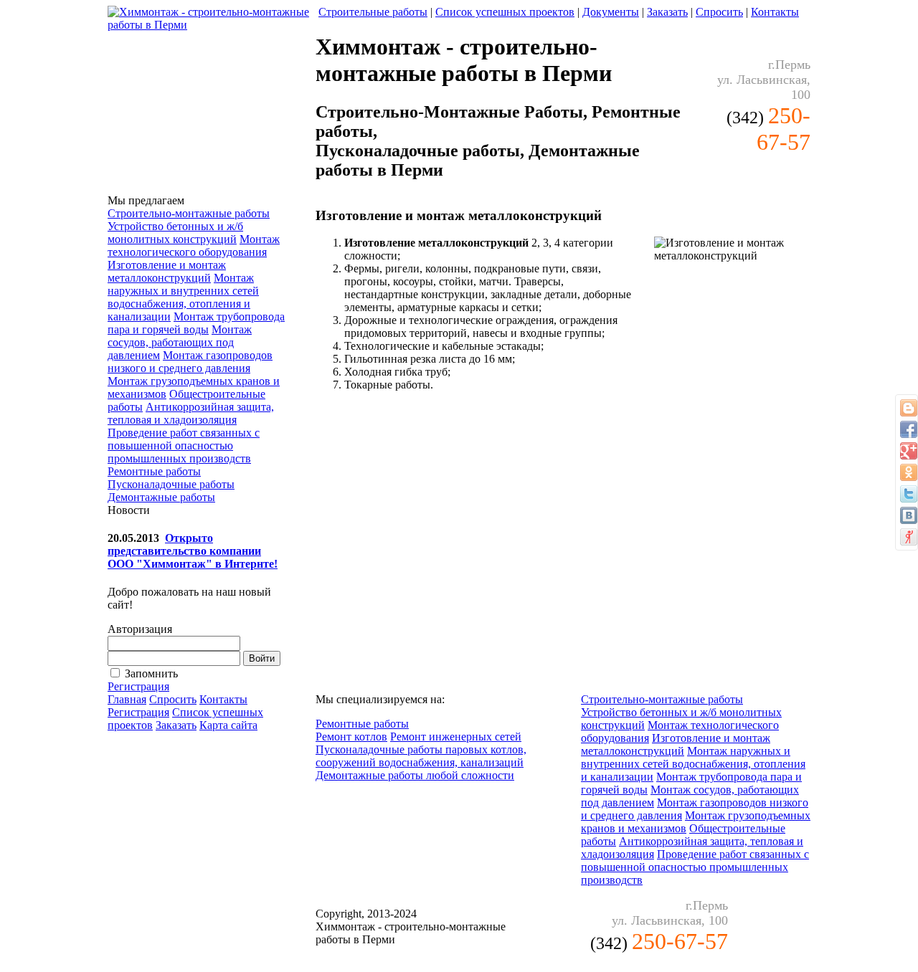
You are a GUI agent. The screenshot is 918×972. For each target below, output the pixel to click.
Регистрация (138, 686)
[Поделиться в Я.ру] (908, 536)
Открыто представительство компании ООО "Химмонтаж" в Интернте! (193, 551)
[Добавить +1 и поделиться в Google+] (908, 450)
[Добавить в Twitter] (908, 493)
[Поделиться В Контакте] (908, 515)
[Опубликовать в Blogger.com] (908, 407)
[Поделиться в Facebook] (908, 429)
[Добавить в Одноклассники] (908, 472)
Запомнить (151, 673)
